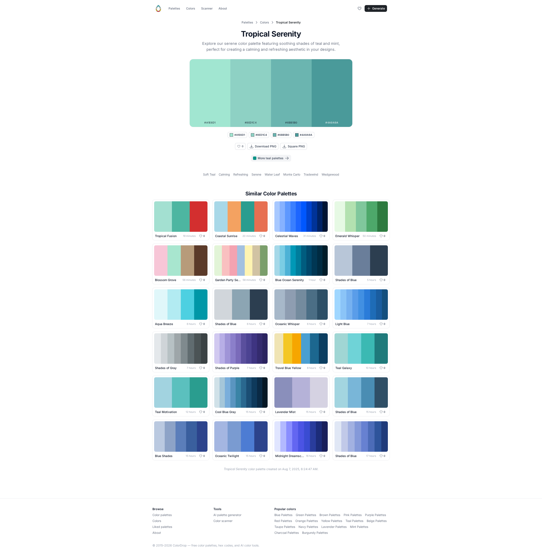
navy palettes (308, 527)
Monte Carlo (291, 174)
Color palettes (162, 515)
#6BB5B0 (283, 134)
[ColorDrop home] (158, 8)
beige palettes (377, 521)
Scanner (207, 8)
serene (256, 174)
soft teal (209, 174)
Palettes (174, 8)
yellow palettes (331, 521)
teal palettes (354, 521)
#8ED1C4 (261, 134)
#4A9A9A (306, 134)
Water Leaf (272, 174)
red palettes (283, 521)
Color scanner (222, 521)
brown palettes (329, 515)
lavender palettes (334, 527)
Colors (190, 8)
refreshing (240, 174)
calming (224, 174)
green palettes (306, 515)
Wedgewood (330, 174)
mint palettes (359, 527)
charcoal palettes (286, 532)
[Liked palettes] (359, 8)
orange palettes (306, 521)
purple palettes (375, 515)
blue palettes (283, 515)
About (222, 8)
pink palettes (353, 515)
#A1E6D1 (239, 134)
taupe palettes (284, 527)
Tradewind (311, 174)
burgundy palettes (315, 532)
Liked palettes (162, 527)
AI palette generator (227, 515)
